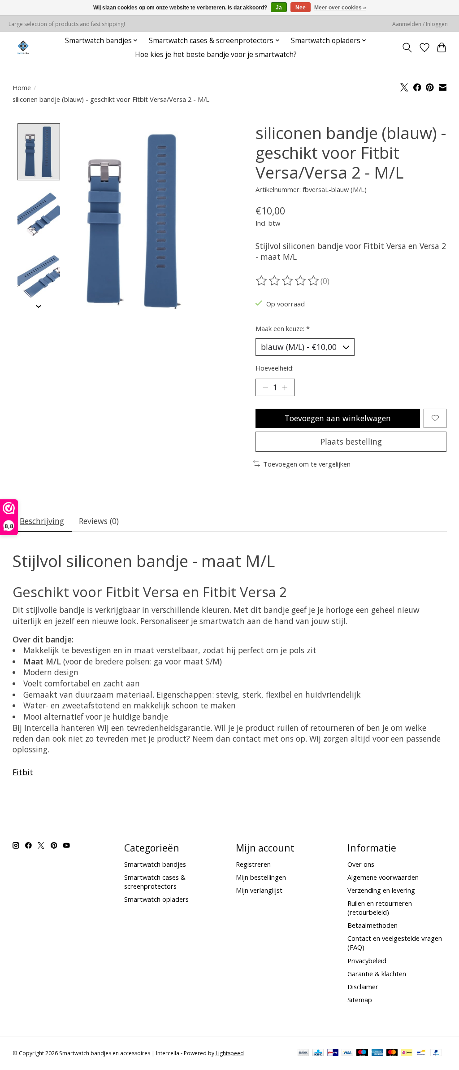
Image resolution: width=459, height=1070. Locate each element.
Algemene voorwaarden (383, 877)
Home (22, 87)
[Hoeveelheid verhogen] (284, 387)
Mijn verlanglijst (259, 890)
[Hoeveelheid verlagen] (265, 387)
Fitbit (23, 772)
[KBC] (318, 1053)
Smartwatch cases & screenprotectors (155, 882)
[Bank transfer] (303, 1053)
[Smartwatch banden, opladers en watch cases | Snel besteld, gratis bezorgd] (23, 47)
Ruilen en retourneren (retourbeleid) (379, 908)
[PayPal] (436, 1053)
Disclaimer (362, 986)
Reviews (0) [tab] (99, 520)
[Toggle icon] (406, 47)
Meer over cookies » (340, 7)
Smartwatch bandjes (155, 864)
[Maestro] (362, 1053)
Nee (300, 7)
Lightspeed (230, 1053)
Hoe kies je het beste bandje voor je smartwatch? (216, 54)
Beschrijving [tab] (42, 520)
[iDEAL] (406, 1053)
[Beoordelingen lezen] (288, 281)
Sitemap (359, 999)
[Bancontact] (421, 1053)
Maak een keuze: (282, 328)
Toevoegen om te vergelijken (307, 463)
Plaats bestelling (351, 441)
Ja (279, 7)
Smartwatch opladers (156, 899)
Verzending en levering (381, 890)
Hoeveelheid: (274, 367)
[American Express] (377, 1053)
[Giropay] (332, 1053)
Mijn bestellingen (261, 877)
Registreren (253, 864)
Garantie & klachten (376, 973)
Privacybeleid (366, 960)
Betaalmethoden (372, 925)
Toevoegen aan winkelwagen (338, 418)
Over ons (360, 864)
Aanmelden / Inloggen (420, 24)
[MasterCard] (392, 1053)
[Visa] (347, 1053)
